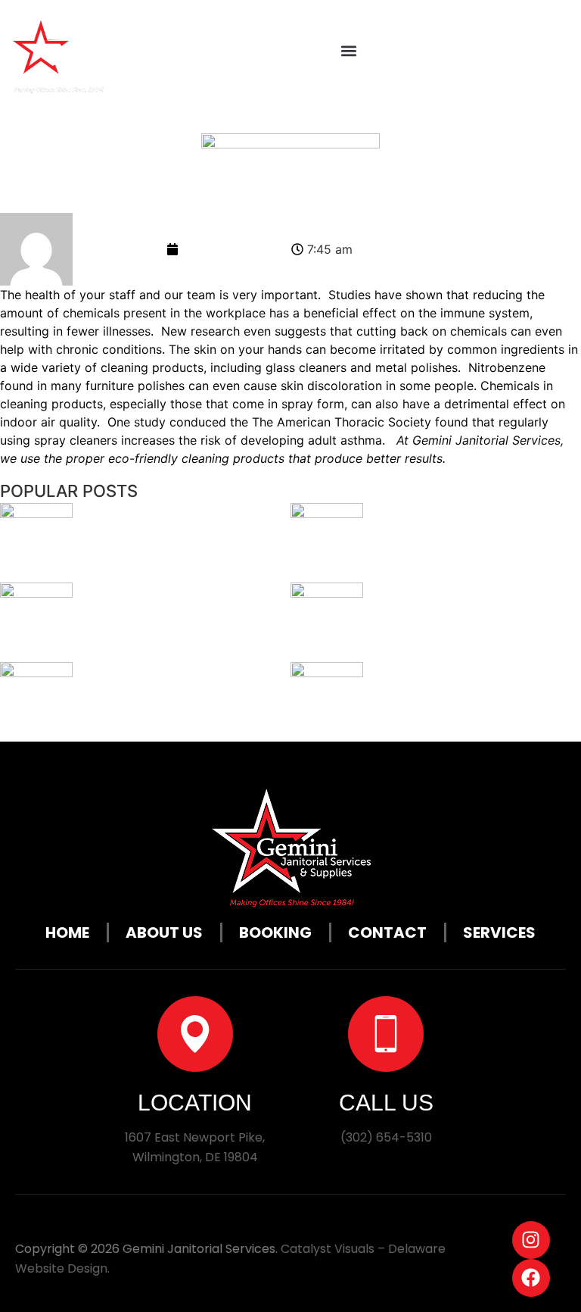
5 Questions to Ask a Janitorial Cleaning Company (458, 701)
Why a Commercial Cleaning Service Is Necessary (161, 622)
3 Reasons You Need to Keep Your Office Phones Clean (183, 701)
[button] (348, 50)
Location (195, 1102)
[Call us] (386, 1034)
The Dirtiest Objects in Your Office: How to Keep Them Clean (475, 542)
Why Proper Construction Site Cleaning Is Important (173, 542)
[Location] (195, 1034)
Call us (386, 1102)
